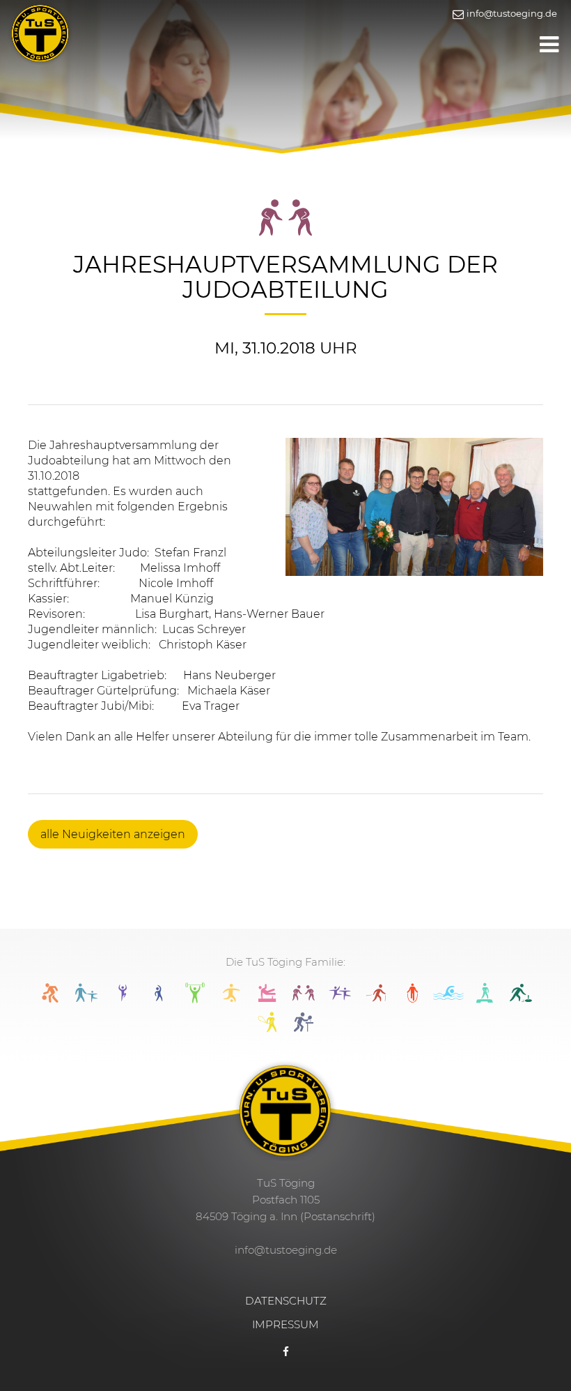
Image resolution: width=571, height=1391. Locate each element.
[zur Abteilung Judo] (303, 998)
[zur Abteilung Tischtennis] (303, 1028)
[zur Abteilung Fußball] (231, 998)
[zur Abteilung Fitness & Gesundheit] (195, 998)
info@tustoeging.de (510, 13)
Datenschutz (286, 1300)
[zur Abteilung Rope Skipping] (412, 998)
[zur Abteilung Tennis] (267, 1028)
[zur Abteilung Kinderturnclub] (340, 998)
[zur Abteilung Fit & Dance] (122, 998)
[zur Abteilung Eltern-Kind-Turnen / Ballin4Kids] (86, 998)
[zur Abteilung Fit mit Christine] (158, 998)
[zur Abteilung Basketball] (50, 998)
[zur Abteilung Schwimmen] (448, 998)
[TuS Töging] (40, 31)
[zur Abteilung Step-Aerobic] (484, 998)
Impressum (285, 1324)
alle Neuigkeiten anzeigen (112, 834)
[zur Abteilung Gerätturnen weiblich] (267, 998)
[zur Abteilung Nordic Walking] (376, 998)
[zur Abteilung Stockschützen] (521, 998)
